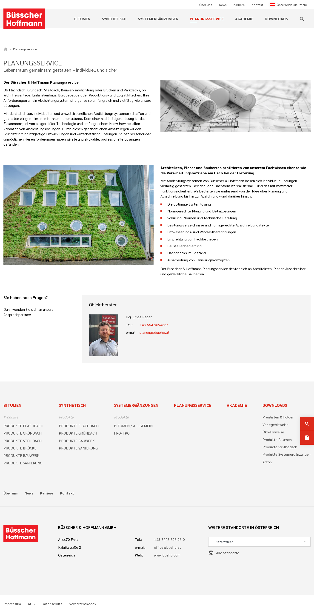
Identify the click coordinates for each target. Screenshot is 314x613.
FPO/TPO (122, 433)
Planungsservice (207, 18)
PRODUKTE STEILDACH (22, 440)
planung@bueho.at (154, 332)
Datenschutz (52, 604)
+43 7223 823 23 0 (169, 539)
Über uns (205, 5)
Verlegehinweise (275, 424)
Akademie (244, 18)
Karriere (239, 5)
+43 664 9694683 (154, 324)
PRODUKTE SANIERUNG (22, 462)
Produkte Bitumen (277, 439)
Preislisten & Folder (278, 417)
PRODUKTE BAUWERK (21, 455)
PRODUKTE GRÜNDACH (22, 433)
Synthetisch (72, 405)
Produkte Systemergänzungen (287, 454)
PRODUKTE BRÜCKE (19, 448)
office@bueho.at (167, 547)
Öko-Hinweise (273, 431)
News (223, 5)
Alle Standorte (223, 552)
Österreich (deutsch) (292, 5)
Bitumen (12, 405)
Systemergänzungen (136, 405)
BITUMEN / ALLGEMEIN (133, 425)
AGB (31, 604)
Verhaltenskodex (82, 604)
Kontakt (257, 5)
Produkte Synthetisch (280, 446)
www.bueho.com (167, 555)
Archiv (267, 461)
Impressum (12, 604)
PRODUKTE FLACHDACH (23, 425)
